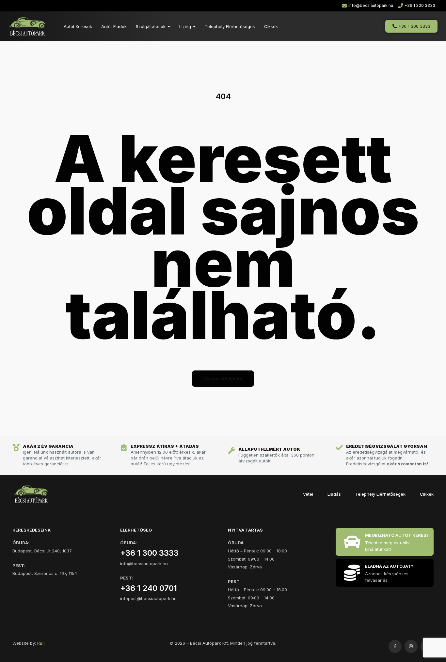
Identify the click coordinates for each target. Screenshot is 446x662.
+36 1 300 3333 (149, 553)
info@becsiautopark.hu (144, 563)
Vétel (308, 494)
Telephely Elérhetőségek (230, 26)
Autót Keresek (78, 26)
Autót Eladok (114, 26)
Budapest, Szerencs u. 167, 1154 (44, 573)
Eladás (334, 494)
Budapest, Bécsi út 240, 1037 (42, 550)
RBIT (41, 643)
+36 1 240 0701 (148, 588)
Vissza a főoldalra (223, 378)
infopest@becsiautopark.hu (148, 598)
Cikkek (271, 26)
